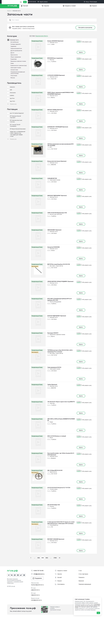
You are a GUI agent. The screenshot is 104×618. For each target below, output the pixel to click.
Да (25, 2)
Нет (21, 2)
